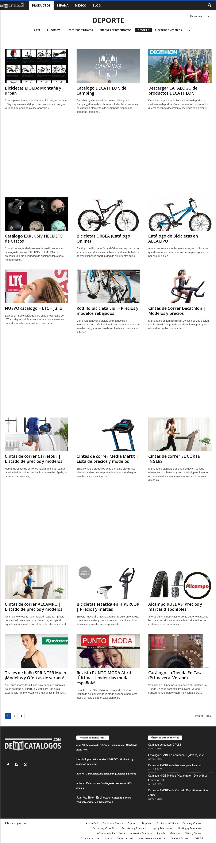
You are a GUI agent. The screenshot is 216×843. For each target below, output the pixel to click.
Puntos (108, 838)
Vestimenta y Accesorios (153, 838)
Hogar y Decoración (162, 828)
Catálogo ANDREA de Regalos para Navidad (175, 765)
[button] (209, 5)
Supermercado (125, 838)
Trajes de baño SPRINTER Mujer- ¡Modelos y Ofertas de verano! (36, 675)
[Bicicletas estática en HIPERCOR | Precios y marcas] (108, 582)
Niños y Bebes (193, 833)
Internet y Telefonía (141, 833)
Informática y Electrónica (111, 833)
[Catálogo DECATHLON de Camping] (108, 66)
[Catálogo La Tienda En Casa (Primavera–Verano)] (180, 651)
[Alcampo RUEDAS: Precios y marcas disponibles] (180, 582)
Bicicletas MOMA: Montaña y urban (33, 90)
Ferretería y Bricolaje (134, 828)
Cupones (132, 823)
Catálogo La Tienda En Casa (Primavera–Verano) (175, 675)
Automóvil (54, 30)
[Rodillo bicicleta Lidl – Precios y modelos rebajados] (108, 286)
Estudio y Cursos (191, 823)
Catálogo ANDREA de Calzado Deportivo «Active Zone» (178, 792)
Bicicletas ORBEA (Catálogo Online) (103, 238)
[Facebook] (9, 765)
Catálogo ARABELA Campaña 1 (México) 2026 (176, 755)
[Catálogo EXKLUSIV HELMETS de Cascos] (36, 214)
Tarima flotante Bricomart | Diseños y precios (111, 773)
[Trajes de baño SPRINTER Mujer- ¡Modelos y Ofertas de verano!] (36, 651)
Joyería (161, 833)
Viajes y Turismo (180, 838)
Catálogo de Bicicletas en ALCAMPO (173, 238)
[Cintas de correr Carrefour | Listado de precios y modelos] (36, 434)
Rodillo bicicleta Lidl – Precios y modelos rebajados (107, 311)
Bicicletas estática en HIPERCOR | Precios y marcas (108, 606)
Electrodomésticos (168, 30)
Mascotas (175, 833)
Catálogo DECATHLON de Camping (101, 90)
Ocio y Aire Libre (90, 838)
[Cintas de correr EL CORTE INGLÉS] (180, 434)
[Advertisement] (108, 157)
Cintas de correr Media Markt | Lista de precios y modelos (107, 459)
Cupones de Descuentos (115, 30)
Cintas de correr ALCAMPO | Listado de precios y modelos (33, 606)
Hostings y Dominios (189, 828)
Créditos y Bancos (80, 30)
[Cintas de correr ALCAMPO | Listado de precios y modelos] (36, 582)
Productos (41, 5)
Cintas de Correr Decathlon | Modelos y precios (176, 311)
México (80, 5)
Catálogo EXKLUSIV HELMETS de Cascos (34, 238)
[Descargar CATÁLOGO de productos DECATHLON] (180, 66)
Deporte (143, 30)
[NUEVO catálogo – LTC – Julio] (36, 286)
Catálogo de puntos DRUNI (164, 744)
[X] (26, 765)
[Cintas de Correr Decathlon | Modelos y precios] (180, 286)
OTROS (199, 838)
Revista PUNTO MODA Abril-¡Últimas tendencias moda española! (104, 678)
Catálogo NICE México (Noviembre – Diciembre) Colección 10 (177, 778)
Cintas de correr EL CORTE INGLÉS (174, 459)
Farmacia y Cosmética (104, 828)
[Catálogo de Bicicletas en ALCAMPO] (180, 214)
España (63, 5)
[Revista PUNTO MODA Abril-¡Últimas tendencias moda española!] (108, 651)
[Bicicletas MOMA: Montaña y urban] (36, 66)
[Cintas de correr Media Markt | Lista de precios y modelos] (108, 434)
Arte (37, 30)
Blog (97, 5)
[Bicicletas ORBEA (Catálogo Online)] (108, 214)
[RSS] (17, 765)
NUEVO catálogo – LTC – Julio (33, 308)
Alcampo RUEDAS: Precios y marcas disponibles (175, 606)
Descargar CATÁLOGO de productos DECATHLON (172, 90)
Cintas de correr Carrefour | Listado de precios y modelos (33, 459)
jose (78, 745)
